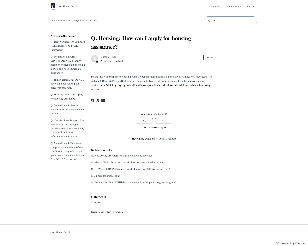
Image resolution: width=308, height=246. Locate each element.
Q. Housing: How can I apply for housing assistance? (67, 96)
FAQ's (76, 20)
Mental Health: (89, 20)
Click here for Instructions (105, 175)
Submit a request (233, 6)
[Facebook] (92, 100)
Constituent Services (61, 20)
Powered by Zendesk (293, 243)
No (163, 120)
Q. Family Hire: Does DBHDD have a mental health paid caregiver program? (67, 83)
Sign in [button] (250, 6)
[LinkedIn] (103, 100)
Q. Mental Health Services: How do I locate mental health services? (67, 109)
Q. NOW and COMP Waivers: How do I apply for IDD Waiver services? (130, 169)
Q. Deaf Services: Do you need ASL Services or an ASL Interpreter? (68, 45)
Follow (210, 57)
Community (215, 6)
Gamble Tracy (108, 56)
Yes (144, 120)
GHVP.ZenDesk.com (120, 81)
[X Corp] (97, 100)
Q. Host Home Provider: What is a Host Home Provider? (122, 155)
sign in (101, 211)
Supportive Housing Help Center (127, 76)
